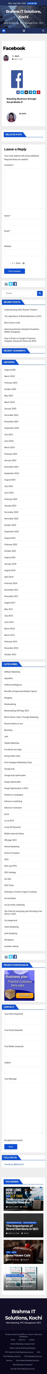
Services (9, 1360)
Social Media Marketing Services (27, 1360)
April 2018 (8, 577)
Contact (31, 1340)
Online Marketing (11, 847)
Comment (9, 165)
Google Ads (9, 769)
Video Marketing (11, 927)
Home (13, 1340)
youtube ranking (11, 946)
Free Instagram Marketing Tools (18, 762)
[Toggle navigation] (24, 31)
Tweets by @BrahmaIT (14, 1164)
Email (7, 231)
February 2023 (10, 499)
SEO (6, 859)
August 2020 (9, 557)
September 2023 (11, 473)
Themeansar (23, 1336)
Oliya (26, 1233)
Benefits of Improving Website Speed (20, 691)
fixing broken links (12, 756)
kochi (6, 814)
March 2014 (9, 635)
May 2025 (8, 396)
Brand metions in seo (13, 724)
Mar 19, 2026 (13, 1233)
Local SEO (9, 821)
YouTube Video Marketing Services (22, 1369)
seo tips (7, 879)
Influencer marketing (13, 801)
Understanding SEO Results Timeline (20, 310)
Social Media (10, 898)
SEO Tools (9, 885)
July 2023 (8, 486)
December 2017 (11, 590)
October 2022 (10, 525)
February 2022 (10, 544)
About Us (22, 1340)
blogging (8, 698)
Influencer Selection (13, 808)
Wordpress (9, 940)
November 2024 (11, 422)
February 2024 (10, 454)
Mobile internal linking (14, 834)
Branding (8, 730)
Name (7, 216)
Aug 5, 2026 (13, 1207)
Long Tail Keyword (12, 827)
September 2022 (11, 532)
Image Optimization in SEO (16, 788)
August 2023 (9, 480)
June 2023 (9, 493)
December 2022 (11, 512)
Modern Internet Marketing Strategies (23, 1348)
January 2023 (10, 506)
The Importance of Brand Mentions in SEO (22, 316)
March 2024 (9, 447)
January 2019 (10, 564)
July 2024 (8, 435)
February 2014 (10, 642)
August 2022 (9, 538)
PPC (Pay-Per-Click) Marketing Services (19, 1352)
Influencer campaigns (13, 795)
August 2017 (9, 603)
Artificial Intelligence (13, 685)
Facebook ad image (13, 749)
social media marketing (14, 905)
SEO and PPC (10, 866)
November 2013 (11, 648)
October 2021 (10, 551)
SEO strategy (10, 872)
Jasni (17, 56)
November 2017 (11, 596)
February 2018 (10, 583)
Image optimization (12, 782)
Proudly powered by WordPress (16, 1334)
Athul (25, 1207)
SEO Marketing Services (12, 1356)
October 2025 (10, 389)
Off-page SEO (10, 840)
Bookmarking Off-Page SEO (16, 711)
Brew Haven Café (12, 323)
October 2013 (10, 654)
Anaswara (27, 1286)
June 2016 (9, 622)
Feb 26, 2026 (13, 1260)
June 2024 (9, 441)
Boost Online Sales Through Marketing (21, 717)
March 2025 (9, 402)
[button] (43, 31)
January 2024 (10, 460)
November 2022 (11, 519)
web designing (10, 933)
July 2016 (8, 616)
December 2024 (11, 415)
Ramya (26, 1260)
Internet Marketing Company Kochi (22, 1344)
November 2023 (11, 467)
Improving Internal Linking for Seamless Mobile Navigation (21, 1282)
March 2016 (9, 629)
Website (7, 246)
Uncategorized (10, 920)
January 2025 (10, 409)
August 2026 (9, 370)
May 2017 (8, 609)
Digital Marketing (11, 743)
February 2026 (10, 383)
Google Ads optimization (15, 775)
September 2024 (11, 428)
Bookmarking (10, 704)
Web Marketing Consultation (22, 1365)
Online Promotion (12, 853)
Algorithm (8, 678)
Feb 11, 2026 (13, 1286)
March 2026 (9, 376)
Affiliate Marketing (12, 672)
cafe (6, 737)
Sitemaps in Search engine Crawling (20, 892)
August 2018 (9, 570)
